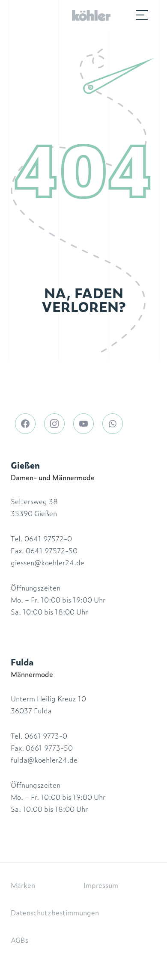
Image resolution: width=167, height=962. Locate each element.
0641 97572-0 (48, 538)
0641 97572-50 (52, 550)
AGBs (19, 940)
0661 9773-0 (45, 735)
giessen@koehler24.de (47, 562)
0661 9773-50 (49, 747)
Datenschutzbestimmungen (55, 912)
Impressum (101, 885)
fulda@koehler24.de (44, 759)
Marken (23, 885)
